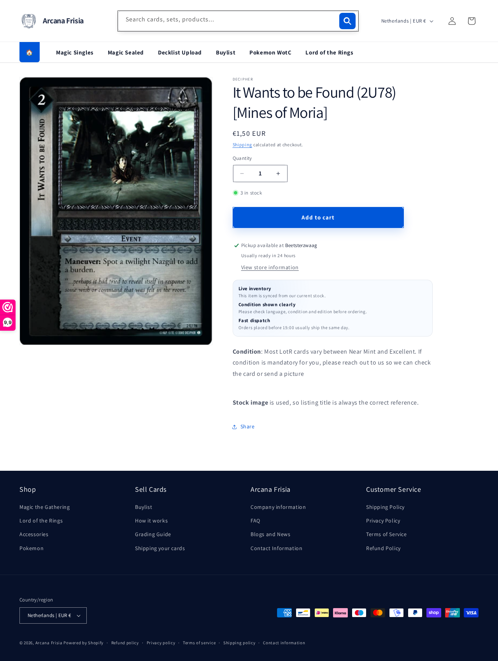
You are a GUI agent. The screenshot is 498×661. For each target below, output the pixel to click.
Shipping (243, 144)
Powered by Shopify (83, 642)
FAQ (255, 520)
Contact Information (276, 548)
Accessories (34, 534)
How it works (151, 520)
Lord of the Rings (329, 52)
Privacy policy (161, 642)
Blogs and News (270, 534)
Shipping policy (239, 642)
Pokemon (31, 548)
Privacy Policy (383, 520)
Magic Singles (75, 52)
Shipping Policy (385, 506)
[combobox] (238, 21)
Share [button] (247, 426)
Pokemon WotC (270, 52)
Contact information (284, 642)
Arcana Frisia (49, 642)
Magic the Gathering (44, 506)
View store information (270, 267)
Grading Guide (153, 534)
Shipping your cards (160, 548)
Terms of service (199, 642)
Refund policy (125, 642)
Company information (278, 506)
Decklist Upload (180, 52)
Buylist (225, 52)
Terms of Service (386, 534)
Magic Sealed (126, 52)
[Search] (347, 21)
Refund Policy (383, 548)
